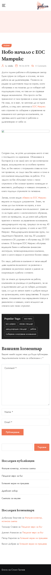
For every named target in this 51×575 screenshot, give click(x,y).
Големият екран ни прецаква (15, 483)
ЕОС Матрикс (39, 106)
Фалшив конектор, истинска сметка (18, 468)
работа (33, 329)
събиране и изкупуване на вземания (21, 334)
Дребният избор (10, 490)
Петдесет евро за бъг (12, 475)
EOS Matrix (28, 318)
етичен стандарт (26, 323)
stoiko (10, 65)
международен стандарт (16, 329)
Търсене (42, 447)
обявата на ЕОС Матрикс (34, 197)
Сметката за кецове (11, 498)
